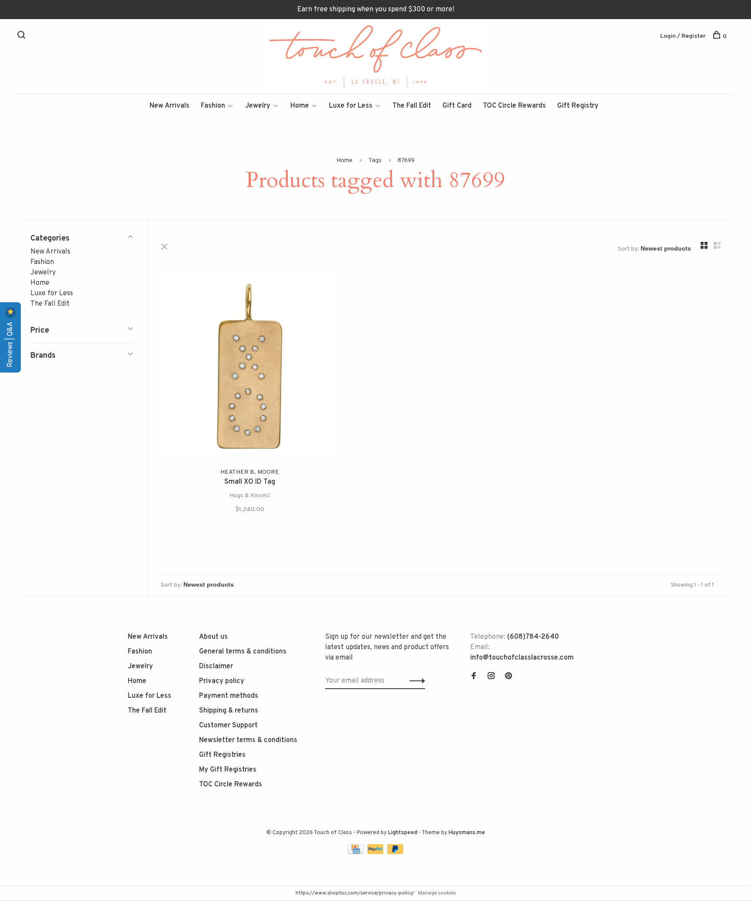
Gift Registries (222, 755)
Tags (375, 160)
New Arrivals (169, 106)
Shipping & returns (228, 710)
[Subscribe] (415, 680)
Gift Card (457, 106)
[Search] (22, 36)
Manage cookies (437, 893)
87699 (406, 160)
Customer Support (228, 725)
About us (213, 637)
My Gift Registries (227, 770)
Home (299, 106)
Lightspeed (402, 832)
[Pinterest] (508, 677)
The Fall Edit (411, 106)
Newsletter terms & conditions (248, 740)
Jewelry (257, 106)
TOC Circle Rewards (514, 106)
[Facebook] (473, 677)
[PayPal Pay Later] (395, 852)
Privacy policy (221, 681)
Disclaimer (216, 666)
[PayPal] (376, 852)
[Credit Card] (356, 852)
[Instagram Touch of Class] (491, 677)
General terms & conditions (242, 651)
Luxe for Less (350, 106)
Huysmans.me (467, 832)
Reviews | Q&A (10, 343)
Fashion (213, 106)
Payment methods (228, 696)
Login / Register (683, 36)
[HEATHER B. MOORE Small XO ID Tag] (250, 368)
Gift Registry (577, 106)
